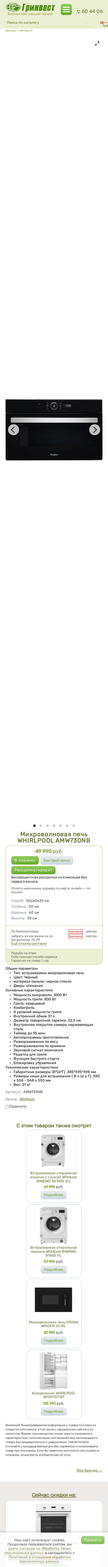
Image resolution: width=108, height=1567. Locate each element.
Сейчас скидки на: (54, 1495)
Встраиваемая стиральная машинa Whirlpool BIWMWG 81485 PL (53, 1251)
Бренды (11, 30)
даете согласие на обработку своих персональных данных (37, 1551)
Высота (18, 918)
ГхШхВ (17, 901)
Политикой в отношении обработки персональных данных (40, 1559)
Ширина (19, 912)
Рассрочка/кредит (33, 870)
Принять (92, 1540)
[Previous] (13, 429)
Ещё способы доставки (29, 943)
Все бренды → (89, 1470)
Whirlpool (26, 30)
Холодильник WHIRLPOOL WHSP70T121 (54, 1395)
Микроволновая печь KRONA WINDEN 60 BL (53, 1324)
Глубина (19, 906)
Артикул (13, 1092)
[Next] (94, 429)
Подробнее (53, 1195)
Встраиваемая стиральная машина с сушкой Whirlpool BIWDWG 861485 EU (53, 1177)
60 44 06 (92, 11)
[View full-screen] (97, 43)
